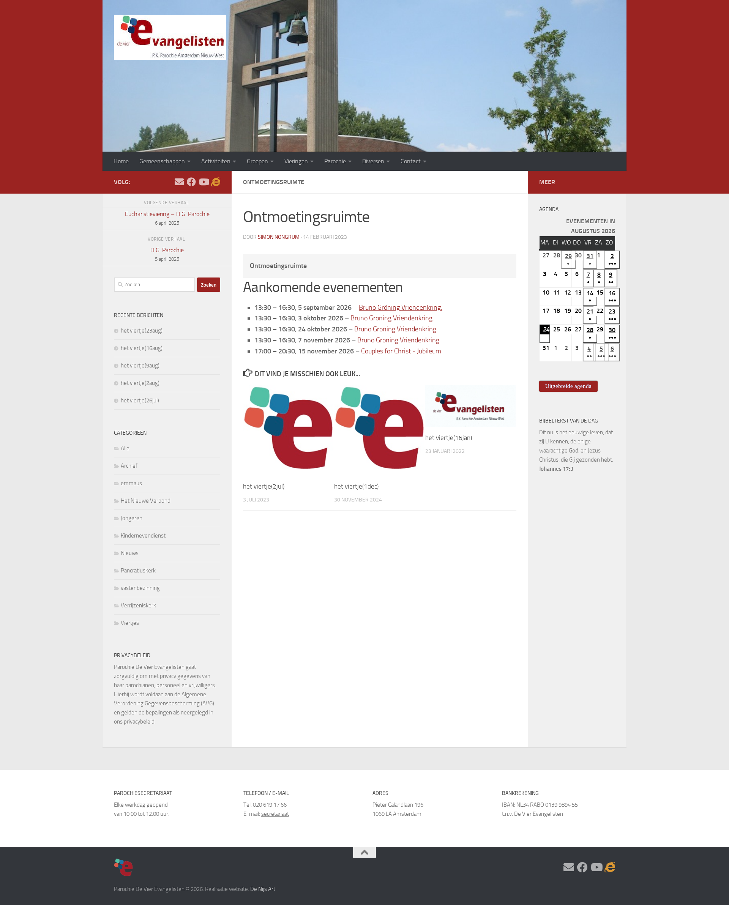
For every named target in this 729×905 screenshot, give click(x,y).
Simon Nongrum (279, 237)
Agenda (549, 209)
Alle (125, 448)
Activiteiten (215, 161)
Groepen (257, 161)
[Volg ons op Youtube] (203, 181)
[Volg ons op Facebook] (191, 181)
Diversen (373, 161)
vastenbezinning (140, 588)
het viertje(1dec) (356, 486)
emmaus (131, 483)
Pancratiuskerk (138, 570)
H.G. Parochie (167, 254)
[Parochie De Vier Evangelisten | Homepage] (170, 37)
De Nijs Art (262, 889)
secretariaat (275, 813)
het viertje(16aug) (142, 348)
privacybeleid (139, 721)
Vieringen (296, 161)
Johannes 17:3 (556, 468)
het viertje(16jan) (448, 437)
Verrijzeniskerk (138, 605)
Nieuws (130, 553)
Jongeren (131, 518)
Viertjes (130, 623)
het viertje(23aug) (142, 330)
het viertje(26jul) (140, 400)
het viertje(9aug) (140, 365)
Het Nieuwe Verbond (145, 500)
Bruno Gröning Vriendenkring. (400, 307)
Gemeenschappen (162, 161)
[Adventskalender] (215, 181)
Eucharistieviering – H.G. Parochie (167, 218)
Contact (411, 161)
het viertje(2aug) (140, 383)
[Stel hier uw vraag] (179, 181)
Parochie (335, 161)
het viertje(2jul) (263, 486)
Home (121, 161)
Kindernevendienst (143, 535)
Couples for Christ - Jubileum (401, 351)
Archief (129, 465)
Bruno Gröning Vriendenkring (398, 340)
